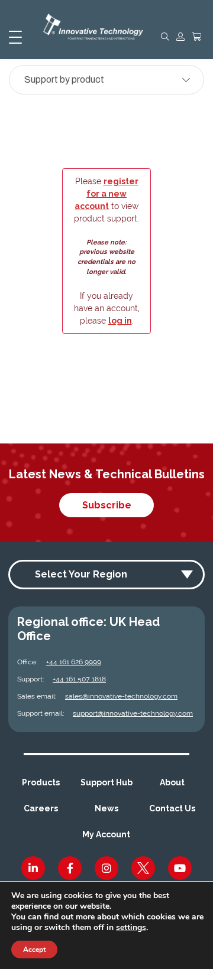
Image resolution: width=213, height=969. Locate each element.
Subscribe (106, 505)
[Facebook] (70, 868)
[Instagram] (106, 868)
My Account (106, 834)
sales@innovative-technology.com (121, 696)
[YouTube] (180, 868)
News (106, 808)
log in (120, 320)
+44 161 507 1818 (79, 679)
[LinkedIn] (33, 868)
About (172, 782)
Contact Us (172, 808)
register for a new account (106, 194)
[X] (143, 868)
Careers (41, 808)
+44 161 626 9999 (73, 662)
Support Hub (106, 782)
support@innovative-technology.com (133, 713)
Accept (34, 949)
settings (131, 927)
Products (41, 782)
